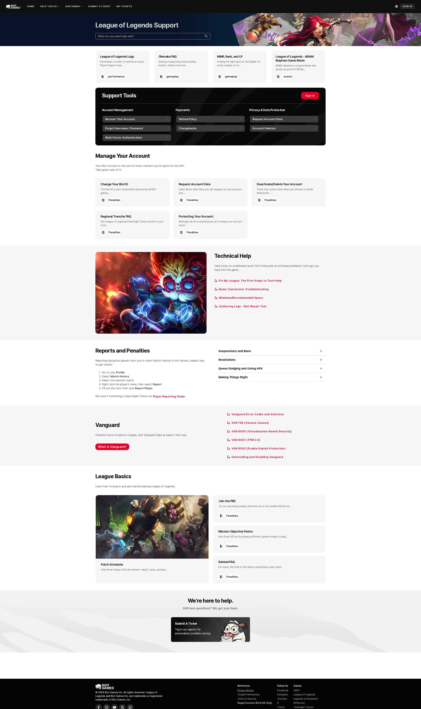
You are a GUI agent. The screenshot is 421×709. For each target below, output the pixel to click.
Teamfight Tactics (304, 707)
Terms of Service (246, 698)
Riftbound (299, 702)
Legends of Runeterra (306, 698)
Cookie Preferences (248, 694)
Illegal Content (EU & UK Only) (254, 702)
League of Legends (304, 694)
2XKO (297, 690)
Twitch (281, 707)
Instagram (282, 694)
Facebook (282, 690)
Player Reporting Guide (169, 396)
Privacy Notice (245, 690)
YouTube (282, 698)
